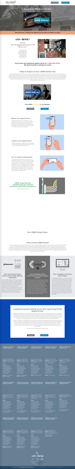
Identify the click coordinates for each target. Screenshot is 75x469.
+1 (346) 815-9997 (23, 375)
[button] (37, 20)
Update (39, 464)
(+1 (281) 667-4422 (9, 410)
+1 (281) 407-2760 (37, 410)
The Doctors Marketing (38, 467)
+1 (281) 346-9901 (51, 375)
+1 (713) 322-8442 (9, 375)
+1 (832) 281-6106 (23, 410)
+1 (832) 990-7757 (65, 375)
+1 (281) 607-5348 (37, 375)
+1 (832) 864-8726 (53, 63)
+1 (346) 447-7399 (65, 409)
